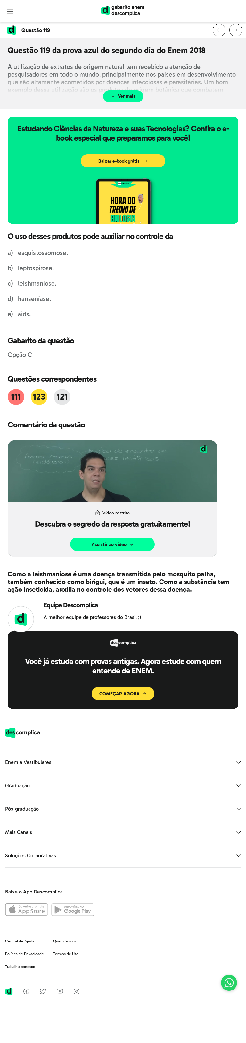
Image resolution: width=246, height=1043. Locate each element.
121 (62, 397)
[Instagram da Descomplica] (76, 993)
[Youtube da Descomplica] (60, 992)
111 (15, 397)
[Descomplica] (22, 736)
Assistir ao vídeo (109, 544)
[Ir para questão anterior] (219, 30)
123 (39, 397)
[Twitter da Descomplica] (43, 993)
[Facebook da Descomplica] (26, 993)
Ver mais (126, 96)
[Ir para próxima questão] (235, 30)
